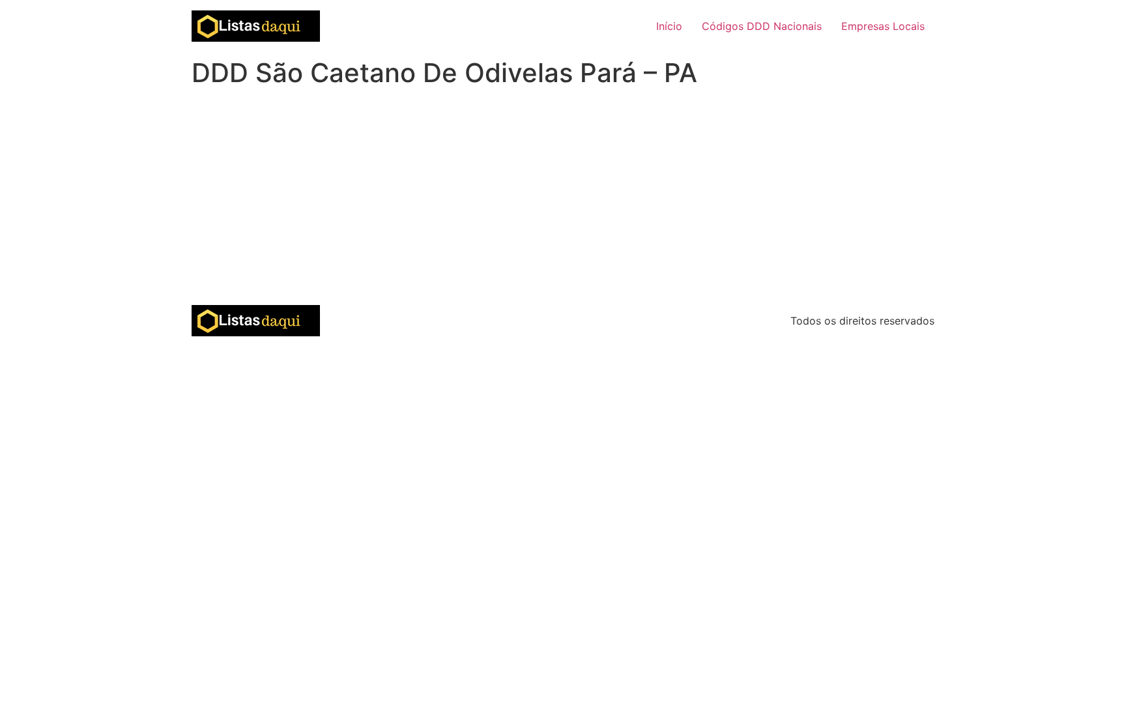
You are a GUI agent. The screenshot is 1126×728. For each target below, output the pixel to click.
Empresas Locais (883, 26)
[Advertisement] (563, 207)
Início (669, 26)
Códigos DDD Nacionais (762, 26)
